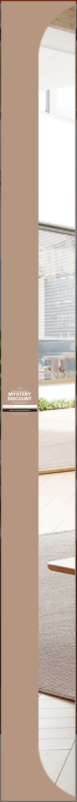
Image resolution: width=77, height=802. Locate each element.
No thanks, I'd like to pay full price (19, 414)
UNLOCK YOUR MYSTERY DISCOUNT (20, 410)
